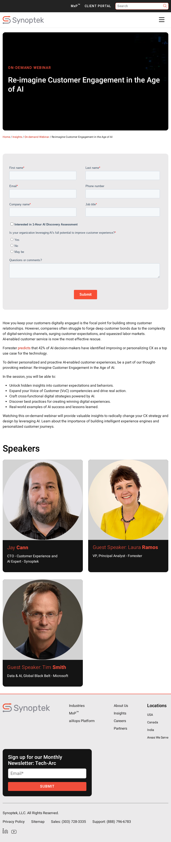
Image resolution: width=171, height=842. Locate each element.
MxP (75, 6)
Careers (120, 721)
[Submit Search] (165, 6)
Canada (152, 722)
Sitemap (38, 821)
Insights (17, 137)
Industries (77, 705)
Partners (120, 728)
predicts (24, 348)
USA (150, 714)
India (150, 730)
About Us (121, 705)
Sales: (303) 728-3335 (68, 821)
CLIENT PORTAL (98, 6)
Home (6, 137)
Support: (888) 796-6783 (111, 821)
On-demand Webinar (36, 137)
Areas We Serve (157, 737)
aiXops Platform (82, 721)
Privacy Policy (14, 821)
